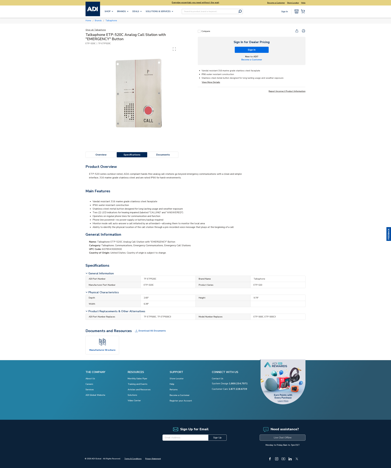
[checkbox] (199, 31)
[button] (388, 234)
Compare (205, 31)
